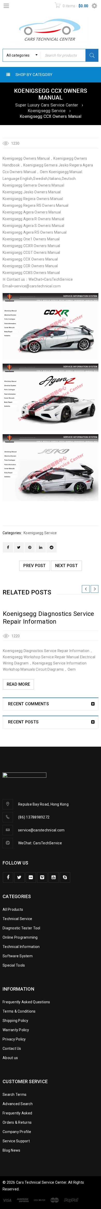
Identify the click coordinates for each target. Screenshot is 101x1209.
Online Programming (20, 937)
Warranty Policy (16, 1030)
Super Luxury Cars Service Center (46, 105)
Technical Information (21, 947)
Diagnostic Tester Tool (21, 928)
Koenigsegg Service (47, 110)
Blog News (11, 1150)
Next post (66, 565)
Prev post (34, 565)
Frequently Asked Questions (26, 1002)
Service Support (16, 1141)
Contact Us (12, 1048)
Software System (18, 956)
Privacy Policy (14, 1039)
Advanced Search (18, 1104)
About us (10, 1058)
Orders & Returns (17, 1122)
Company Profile (17, 1132)
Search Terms (14, 1094)
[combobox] (22, 55)
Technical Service (17, 919)
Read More (18, 684)
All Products (13, 909)
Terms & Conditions (19, 1011)
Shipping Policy (15, 1021)
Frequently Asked (17, 1113)
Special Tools (14, 965)
